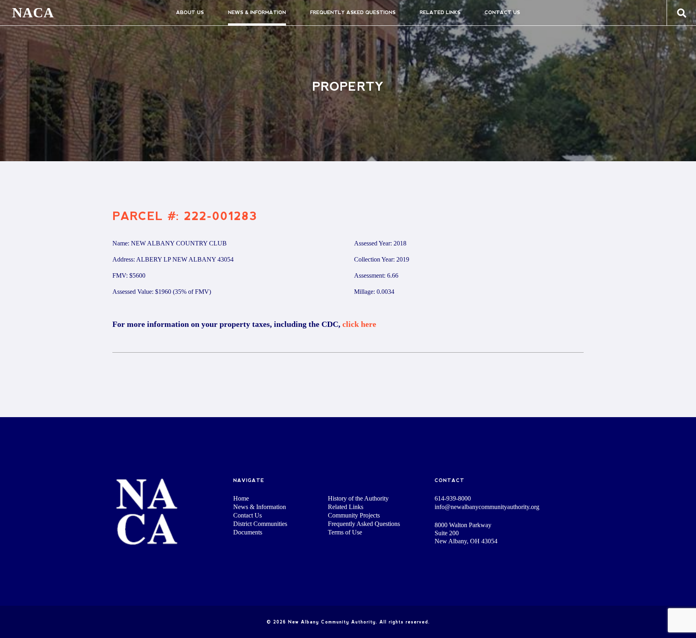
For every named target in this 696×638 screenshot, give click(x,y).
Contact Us (502, 12)
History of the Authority (358, 498)
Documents (247, 532)
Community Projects (354, 515)
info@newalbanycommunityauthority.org (487, 507)
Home (241, 498)
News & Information (257, 12)
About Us (190, 12)
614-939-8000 (453, 498)
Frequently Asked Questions (353, 12)
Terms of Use (345, 532)
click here (359, 324)
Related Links (440, 12)
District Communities (260, 523)
